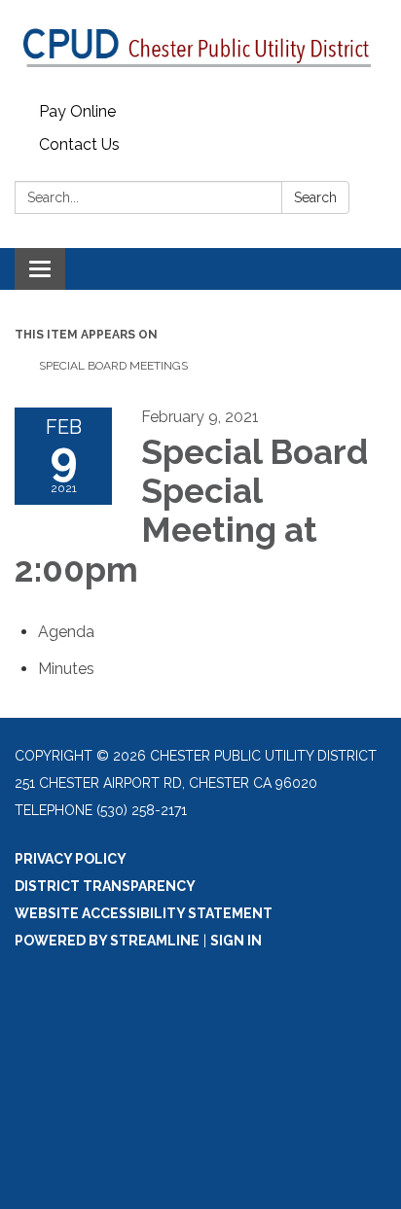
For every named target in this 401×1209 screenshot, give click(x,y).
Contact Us (79, 144)
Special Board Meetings (113, 366)
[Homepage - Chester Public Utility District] (200, 47)
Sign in (236, 940)
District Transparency (105, 886)
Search (315, 197)
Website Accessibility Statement (144, 913)
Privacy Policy (71, 859)
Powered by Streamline (107, 940)
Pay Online (77, 111)
